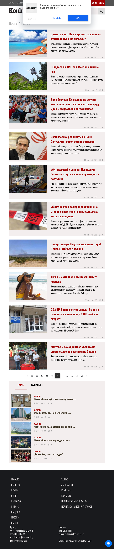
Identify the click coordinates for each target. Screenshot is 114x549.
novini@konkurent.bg (18, 540)
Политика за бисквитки (74, 501)
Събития (15, 485)
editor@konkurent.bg (24, 537)
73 (72, 375)
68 (47, 375)
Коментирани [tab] (37, 385)
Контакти (19, 2)
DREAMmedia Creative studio (80, 540)
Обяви (14, 523)
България (16, 501)
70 (57, 375)
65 (32, 375)
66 (37, 375)
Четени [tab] (21, 385)
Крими (14, 490)
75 (82, 375)
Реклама (66, 490)
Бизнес (15, 506)
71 (62, 375)
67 (42, 375)
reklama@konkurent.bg (74, 534)
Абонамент (67, 485)
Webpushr (34, 19)
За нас (11, 2)
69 (52, 375)
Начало (13, 23)
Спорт (14, 495)
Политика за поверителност (76, 506)
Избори (15, 517)
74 (77, 375)
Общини (15, 512)
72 (67, 375)
